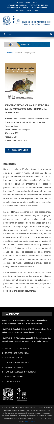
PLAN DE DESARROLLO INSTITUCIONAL (20, 372)
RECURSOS (20, 11)
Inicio (11, 53)
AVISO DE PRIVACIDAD (14, 367)
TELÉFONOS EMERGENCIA (39, 5)
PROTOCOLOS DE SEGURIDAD (17, 5)
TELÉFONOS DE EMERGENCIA (17, 353)
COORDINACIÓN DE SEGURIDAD (18, 8)
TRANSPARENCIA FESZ (14, 377)
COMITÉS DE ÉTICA (12, 381)
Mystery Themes (30, 421)
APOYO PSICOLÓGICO (39, 8)
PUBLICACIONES (32, 11)
